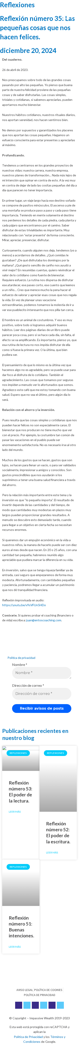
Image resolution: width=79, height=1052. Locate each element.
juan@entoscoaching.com (43, 620)
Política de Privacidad (28, 1037)
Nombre (19, 664)
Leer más (15, 811)
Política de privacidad (21, 658)
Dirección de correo (28, 685)
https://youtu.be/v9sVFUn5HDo (24, 605)
